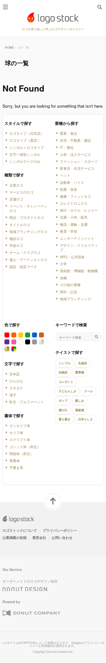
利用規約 (47, 645)
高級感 (79, 410)
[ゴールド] (6, 348)
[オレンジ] (13, 335)
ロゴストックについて (19, 530)
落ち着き (65, 419)
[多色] (13, 348)
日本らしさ (85, 419)
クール (88, 391)
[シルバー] (41, 341)
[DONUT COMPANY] (31, 613)
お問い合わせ (62, 537)
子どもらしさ (67, 391)
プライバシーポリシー (60, 530)
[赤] (6, 335)
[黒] (27, 341)
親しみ (79, 400)
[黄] (20, 335)
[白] (20, 341)
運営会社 (39, 537)
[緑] (27, 335)
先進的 (82, 363)
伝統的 (63, 372)
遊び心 (63, 410)
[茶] (41, 335)
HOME (9, 47)
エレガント (66, 381)
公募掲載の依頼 (14, 537)
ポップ (63, 400)
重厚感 (79, 372)
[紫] (6, 341)
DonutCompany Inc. (60, 651)
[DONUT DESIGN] (24, 588)
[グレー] (34, 341)
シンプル (65, 363)
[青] (34, 335)
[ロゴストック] (53, 17)
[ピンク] (13, 341)
